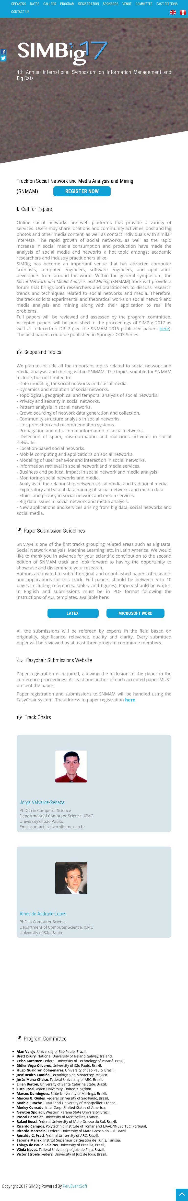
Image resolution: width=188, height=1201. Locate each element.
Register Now (82, 191)
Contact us (20, 12)
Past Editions (167, 4)
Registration (88, 4)
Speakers (18, 4)
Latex (73, 613)
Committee (144, 4)
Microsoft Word (135, 613)
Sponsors (110, 4)
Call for (49, 4)
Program (67, 4)
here (164, 329)
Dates (34, 4)
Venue (127, 4)
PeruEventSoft (75, 1186)
